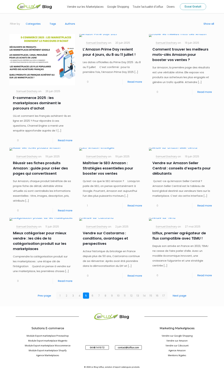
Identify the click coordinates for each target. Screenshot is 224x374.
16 (157, 295)
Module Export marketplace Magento (47, 340)
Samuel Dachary (26, 91)
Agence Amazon (177, 350)
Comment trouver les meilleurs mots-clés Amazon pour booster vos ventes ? (180, 54)
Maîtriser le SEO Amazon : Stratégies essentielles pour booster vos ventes (108, 168)
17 (163, 295)
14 (144, 295)
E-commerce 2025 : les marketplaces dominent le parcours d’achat (37, 103)
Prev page (44, 295)
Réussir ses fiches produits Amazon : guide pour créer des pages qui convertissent (40, 168)
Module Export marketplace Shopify (48, 350)
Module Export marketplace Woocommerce (48, 345)
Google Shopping (118, 6)
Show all (209, 24)
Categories (33, 24)
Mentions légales (177, 355)
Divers (171, 6)
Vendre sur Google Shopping (177, 335)
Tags (53, 24)
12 (131, 295)
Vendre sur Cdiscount (177, 345)
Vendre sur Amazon (177, 340)
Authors (70, 24)
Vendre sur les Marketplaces (85, 6)
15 (150, 295)
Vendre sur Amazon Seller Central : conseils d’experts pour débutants (181, 168)
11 (125, 295)
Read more (65, 140)
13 (137, 295)
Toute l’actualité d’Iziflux (147, 6)
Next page (179, 295)
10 (118, 295)
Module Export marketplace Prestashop (48, 335)
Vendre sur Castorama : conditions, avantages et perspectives (105, 238)
